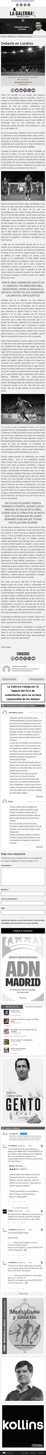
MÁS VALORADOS (35, 1007)
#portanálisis (13, 1238)
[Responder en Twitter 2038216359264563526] (9, 1255)
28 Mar (30, 1262)
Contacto (33, 1453)
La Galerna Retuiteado (21, 1208)
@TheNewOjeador (15, 1214)
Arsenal (13, 382)
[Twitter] (17, 90)
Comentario (6, 865)
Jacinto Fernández (23, 77)
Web (3, 908)
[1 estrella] (19, 84)
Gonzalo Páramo (16, 1015)
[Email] (33, 90)
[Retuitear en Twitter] (13, 1208)
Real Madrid (14, 98)
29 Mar (30, 1146)
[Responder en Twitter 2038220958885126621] (9, 1201)
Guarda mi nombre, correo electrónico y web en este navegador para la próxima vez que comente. (23, 921)
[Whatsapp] (29, 90)
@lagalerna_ (22, 1146)
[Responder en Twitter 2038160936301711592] (9, 1222)
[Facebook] (12, 90)
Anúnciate (41, 1453)
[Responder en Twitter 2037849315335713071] (9, 1288)
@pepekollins (19, 1211)
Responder (39, 796)
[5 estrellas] (26, 84)
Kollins (11, 1211)
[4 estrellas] (25, 84)
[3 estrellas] (23, 84)
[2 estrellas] (21, 84)
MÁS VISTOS (13, 1007)
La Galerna (7, 1025)
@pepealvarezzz (28, 1214)
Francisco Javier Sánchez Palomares (15, 1036)
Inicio (4, 36)
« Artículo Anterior (9, 679)
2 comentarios (24, 79)
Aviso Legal (24, 1453)
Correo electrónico (9, 899)
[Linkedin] (21, 90)
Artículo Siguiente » (36, 679)
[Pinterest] (25, 90)
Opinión (13, 36)
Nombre (5, 890)
